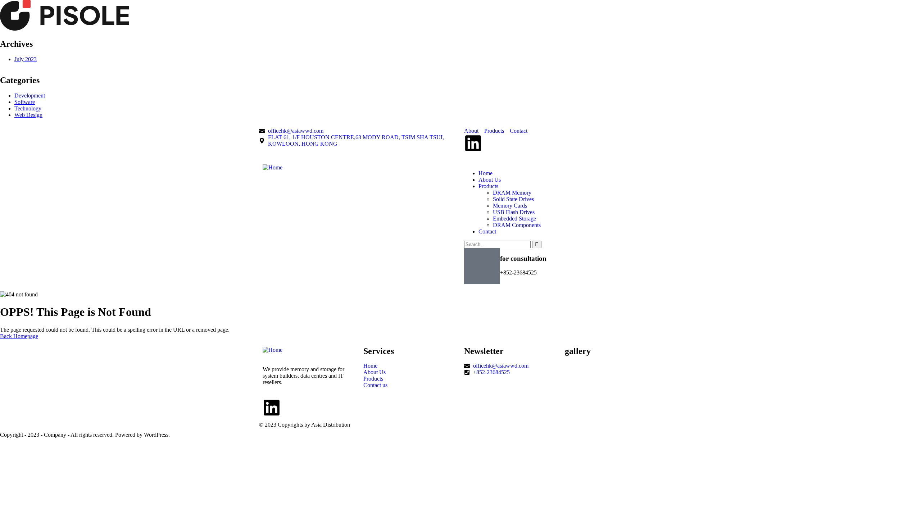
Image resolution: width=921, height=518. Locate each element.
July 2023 (25, 59)
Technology (27, 108)
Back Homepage (19, 336)
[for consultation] (482, 266)
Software (24, 102)
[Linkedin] (473, 143)
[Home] (272, 167)
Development (29, 95)
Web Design (28, 115)
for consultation (523, 258)
